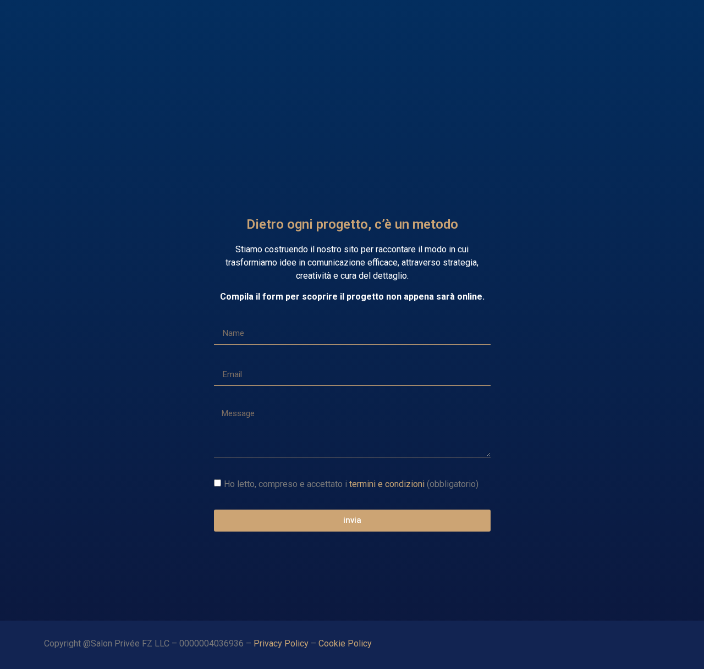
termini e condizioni (387, 483)
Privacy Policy (281, 643)
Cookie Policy (346, 643)
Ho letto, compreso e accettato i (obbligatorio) (351, 483)
